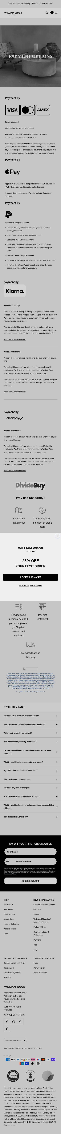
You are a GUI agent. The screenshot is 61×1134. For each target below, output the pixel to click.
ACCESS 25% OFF (30, 577)
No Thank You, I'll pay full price (30, 586)
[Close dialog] (57, 536)
